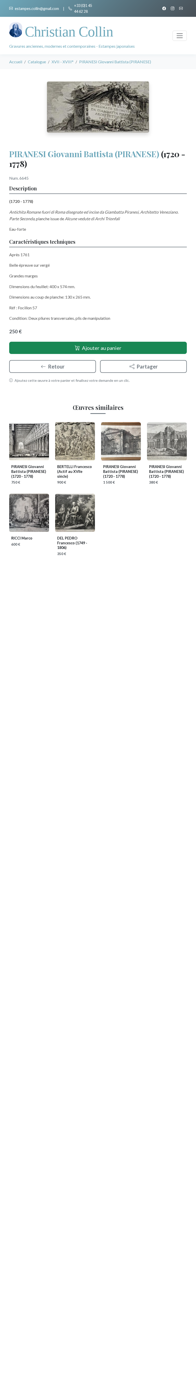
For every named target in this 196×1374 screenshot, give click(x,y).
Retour (56, 366)
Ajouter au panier (101, 348)
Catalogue (37, 61)
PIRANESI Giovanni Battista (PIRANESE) (84, 153)
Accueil (15, 61)
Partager (147, 366)
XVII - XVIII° (63, 61)
